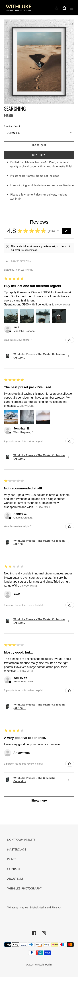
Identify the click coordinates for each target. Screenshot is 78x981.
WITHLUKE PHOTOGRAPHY (24, 888)
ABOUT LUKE (15, 879)
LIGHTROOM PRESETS (21, 840)
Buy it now (39, 155)
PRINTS (11, 859)
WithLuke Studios (43, 964)
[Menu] (72, 8)
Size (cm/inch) (12, 126)
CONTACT (13, 869)
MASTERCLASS (16, 849)
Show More (62, 304)
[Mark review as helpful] (69, 340)
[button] (58, 231)
